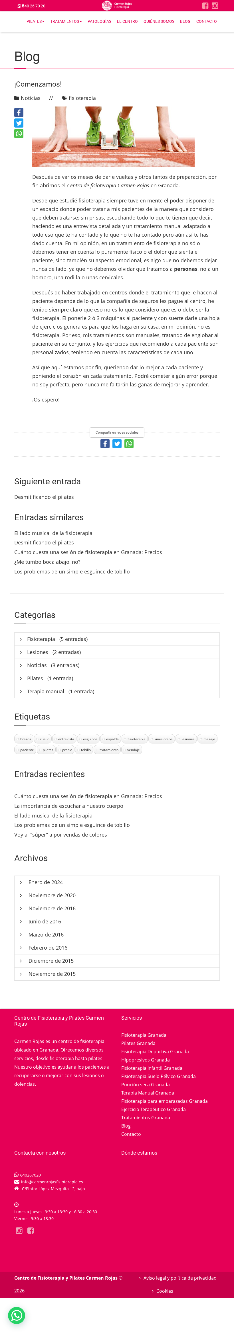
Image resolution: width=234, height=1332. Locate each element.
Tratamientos (64, 21)
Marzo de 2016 (45, 934)
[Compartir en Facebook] (18, 112)
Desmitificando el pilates (44, 496)
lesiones (188, 739)
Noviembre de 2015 (51, 973)
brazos (25, 739)
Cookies (164, 1291)
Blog (185, 21)
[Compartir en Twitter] (18, 123)
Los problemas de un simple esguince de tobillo (72, 571)
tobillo (86, 749)
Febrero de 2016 (47, 947)
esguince (90, 739)
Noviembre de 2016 (51, 908)
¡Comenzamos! (38, 84)
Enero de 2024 (45, 882)
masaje (209, 739)
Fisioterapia (41, 639)
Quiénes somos (159, 21)
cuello (44, 739)
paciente (27, 749)
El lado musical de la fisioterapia (53, 533)
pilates (48, 749)
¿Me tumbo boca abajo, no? (47, 561)
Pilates (34, 21)
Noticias (31, 98)
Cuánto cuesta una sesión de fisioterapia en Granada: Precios (88, 552)
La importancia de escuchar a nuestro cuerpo (68, 805)
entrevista (66, 739)
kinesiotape (163, 739)
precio (67, 749)
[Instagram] (215, 5)
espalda (112, 739)
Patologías (99, 21)
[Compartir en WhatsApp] (18, 133)
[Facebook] (205, 5)
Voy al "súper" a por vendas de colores (60, 834)
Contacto (206, 21)
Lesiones (37, 652)
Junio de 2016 (44, 921)
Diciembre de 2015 (50, 960)
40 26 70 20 (33, 6)
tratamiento (109, 749)
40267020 (30, 1175)
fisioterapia (82, 98)
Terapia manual (45, 691)
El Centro (127, 21)
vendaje (133, 749)
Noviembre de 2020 (51, 895)
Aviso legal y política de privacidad (180, 1278)
